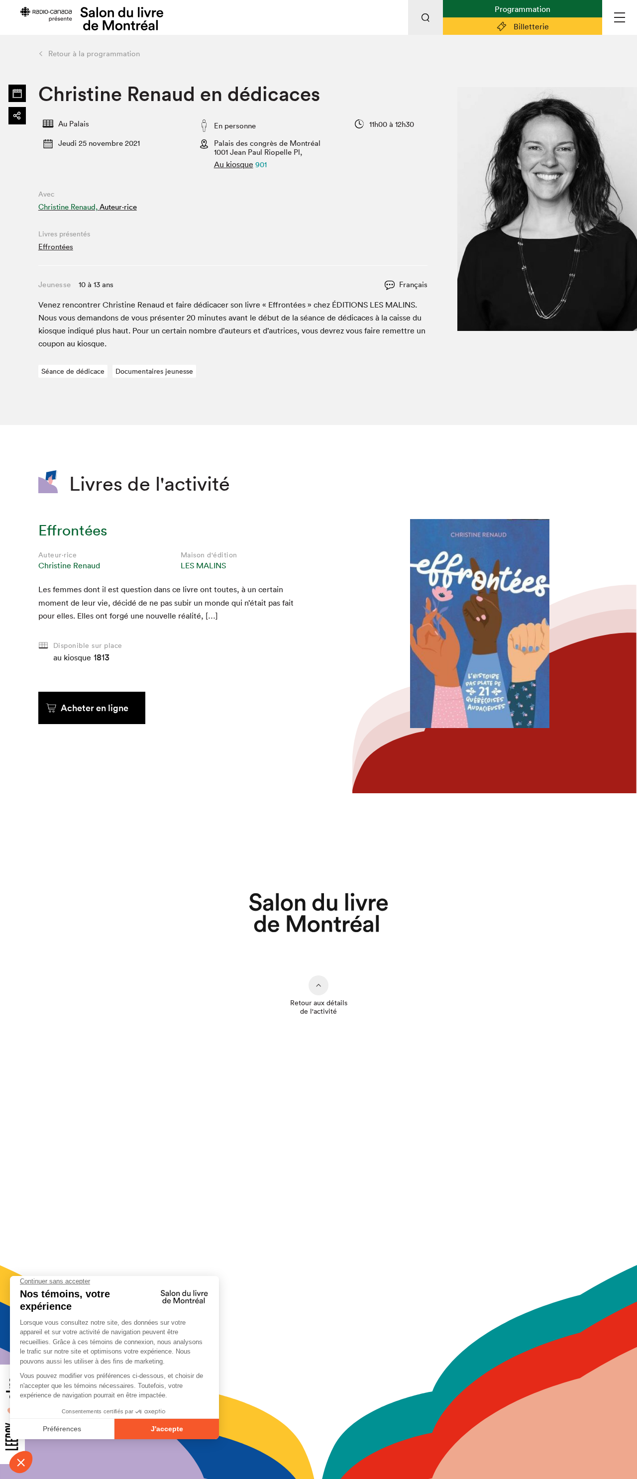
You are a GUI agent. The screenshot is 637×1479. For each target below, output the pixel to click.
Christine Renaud (69, 565)
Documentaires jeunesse (154, 371)
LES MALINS (203, 565)
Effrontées (55, 246)
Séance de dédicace (73, 371)
